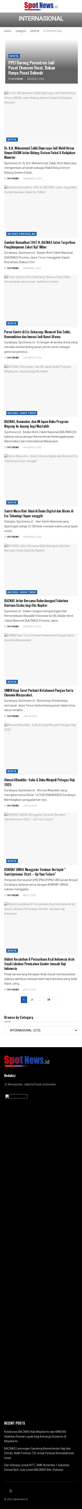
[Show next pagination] (57, 999)
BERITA (34, 31)
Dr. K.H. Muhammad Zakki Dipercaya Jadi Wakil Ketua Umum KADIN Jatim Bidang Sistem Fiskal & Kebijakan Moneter (39, 153)
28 (48, 1000)
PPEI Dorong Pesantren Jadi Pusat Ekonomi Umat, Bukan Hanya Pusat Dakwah (31, 67)
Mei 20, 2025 (29, 989)
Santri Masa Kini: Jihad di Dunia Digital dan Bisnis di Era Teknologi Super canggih (38, 513)
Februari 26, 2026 (32, 178)
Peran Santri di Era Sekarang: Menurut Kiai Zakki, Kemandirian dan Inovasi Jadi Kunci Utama (37, 334)
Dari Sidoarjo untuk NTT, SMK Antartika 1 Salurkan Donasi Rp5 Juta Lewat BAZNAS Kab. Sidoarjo (36, 1467)
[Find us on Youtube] (21, 1491)
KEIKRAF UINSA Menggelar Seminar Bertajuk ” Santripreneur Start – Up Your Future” (35, 872)
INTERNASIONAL (52, 31)
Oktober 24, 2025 (32, 357)
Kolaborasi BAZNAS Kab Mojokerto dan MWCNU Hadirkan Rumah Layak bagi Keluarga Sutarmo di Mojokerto (35, 1436)
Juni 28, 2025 (30, 716)
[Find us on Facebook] (5, 1491)
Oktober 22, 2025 (32, 537)
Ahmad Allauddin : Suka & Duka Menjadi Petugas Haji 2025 (39, 782)
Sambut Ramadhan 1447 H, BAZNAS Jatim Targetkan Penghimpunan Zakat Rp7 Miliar (39, 245)
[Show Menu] (6, 6)
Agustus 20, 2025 (32, 626)
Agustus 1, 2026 (35, 79)
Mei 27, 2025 (29, 895)
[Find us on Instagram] (16, 1491)
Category (21, 31)
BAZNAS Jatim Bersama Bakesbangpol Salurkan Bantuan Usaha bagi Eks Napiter (36, 603)
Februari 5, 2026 (32, 268)
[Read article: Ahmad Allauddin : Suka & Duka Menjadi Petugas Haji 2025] (41, 749)
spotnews (17, 79)
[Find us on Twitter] (10, 1491)
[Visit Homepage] (41, 6)
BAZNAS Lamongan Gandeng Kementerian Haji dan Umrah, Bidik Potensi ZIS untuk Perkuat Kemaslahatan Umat (39, 1453)
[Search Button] (76, 6)
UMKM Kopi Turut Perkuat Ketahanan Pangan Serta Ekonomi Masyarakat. (38, 692)
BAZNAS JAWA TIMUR (22, 413)
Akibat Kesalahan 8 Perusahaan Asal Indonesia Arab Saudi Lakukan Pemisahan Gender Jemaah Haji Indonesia (39, 964)
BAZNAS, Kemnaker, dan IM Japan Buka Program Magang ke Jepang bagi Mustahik (36, 424)
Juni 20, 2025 (30, 805)
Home (7, 31)
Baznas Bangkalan (21, 234)
